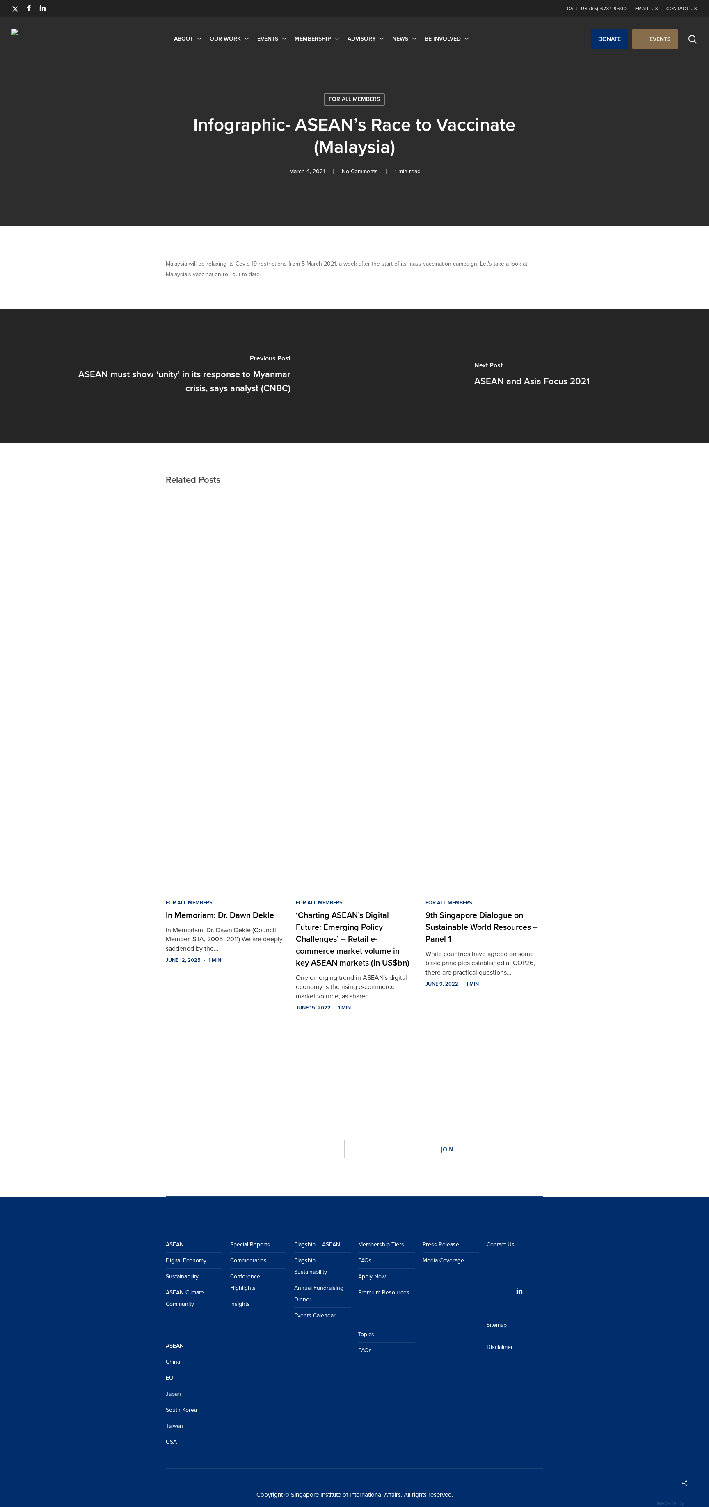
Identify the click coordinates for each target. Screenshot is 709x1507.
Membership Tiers (381, 1244)
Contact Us (501, 1244)
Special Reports (250, 1244)
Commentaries (248, 1260)
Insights (240, 1304)
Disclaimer (500, 1347)
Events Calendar (315, 1315)
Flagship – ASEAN (317, 1244)
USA (171, 1442)
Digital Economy (186, 1260)
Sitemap (497, 1325)
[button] (609, 39)
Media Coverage (443, 1260)
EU (169, 1378)
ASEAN (175, 1244)
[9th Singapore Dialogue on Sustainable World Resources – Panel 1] (484, 691)
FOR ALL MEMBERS (354, 99)
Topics (366, 1334)
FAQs (365, 1260)
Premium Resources (383, 1292)
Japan (173, 1394)
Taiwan (174, 1426)
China (173, 1362)
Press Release (441, 1244)
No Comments (360, 171)
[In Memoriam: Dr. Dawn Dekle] (225, 691)
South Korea (181, 1410)
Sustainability (182, 1276)
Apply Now (372, 1276)
